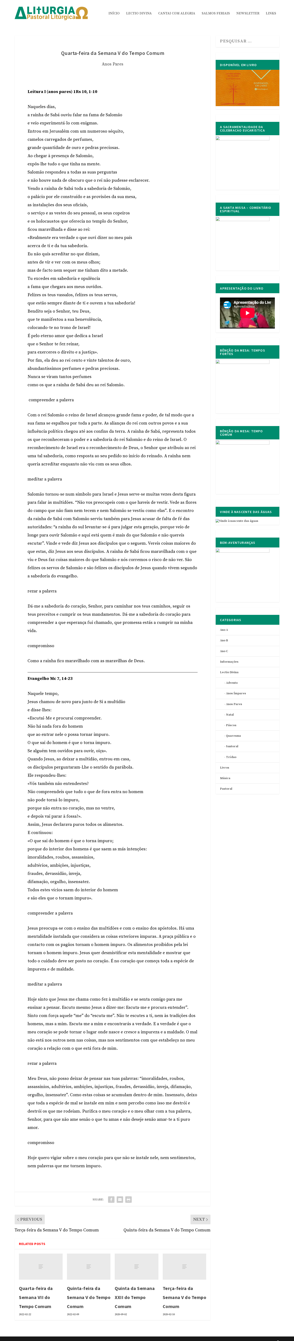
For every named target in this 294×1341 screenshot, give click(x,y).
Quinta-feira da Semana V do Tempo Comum (89, 1297)
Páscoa (231, 725)
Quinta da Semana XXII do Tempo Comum (135, 1297)
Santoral (232, 746)
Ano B (224, 640)
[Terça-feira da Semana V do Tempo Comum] (184, 1267)
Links (271, 14)
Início (114, 14)
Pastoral (226, 789)
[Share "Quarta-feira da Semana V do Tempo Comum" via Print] (128, 1199)
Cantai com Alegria (176, 14)
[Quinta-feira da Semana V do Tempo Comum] (89, 1267)
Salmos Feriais (216, 14)
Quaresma (233, 736)
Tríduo (231, 757)
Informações (229, 662)
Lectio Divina (139, 14)
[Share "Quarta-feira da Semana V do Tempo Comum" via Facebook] (111, 1199)
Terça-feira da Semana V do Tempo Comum (184, 1297)
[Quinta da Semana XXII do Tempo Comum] (136, 1267)
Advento (232, 683)
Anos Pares (112, 64)
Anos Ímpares (236, 693)
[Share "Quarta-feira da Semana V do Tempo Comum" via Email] (120, 1199)
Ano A (224, 630)
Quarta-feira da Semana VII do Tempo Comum (36, 1297)
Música (225, 778)
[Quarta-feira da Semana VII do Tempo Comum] (41, 1267)
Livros (224, 768)
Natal (230, 715)
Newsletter (247, 14)
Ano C (224, 651)
